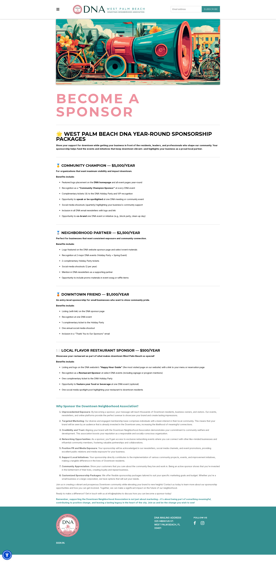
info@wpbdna (114, 493)
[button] (7, 555)
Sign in (60, 542)
